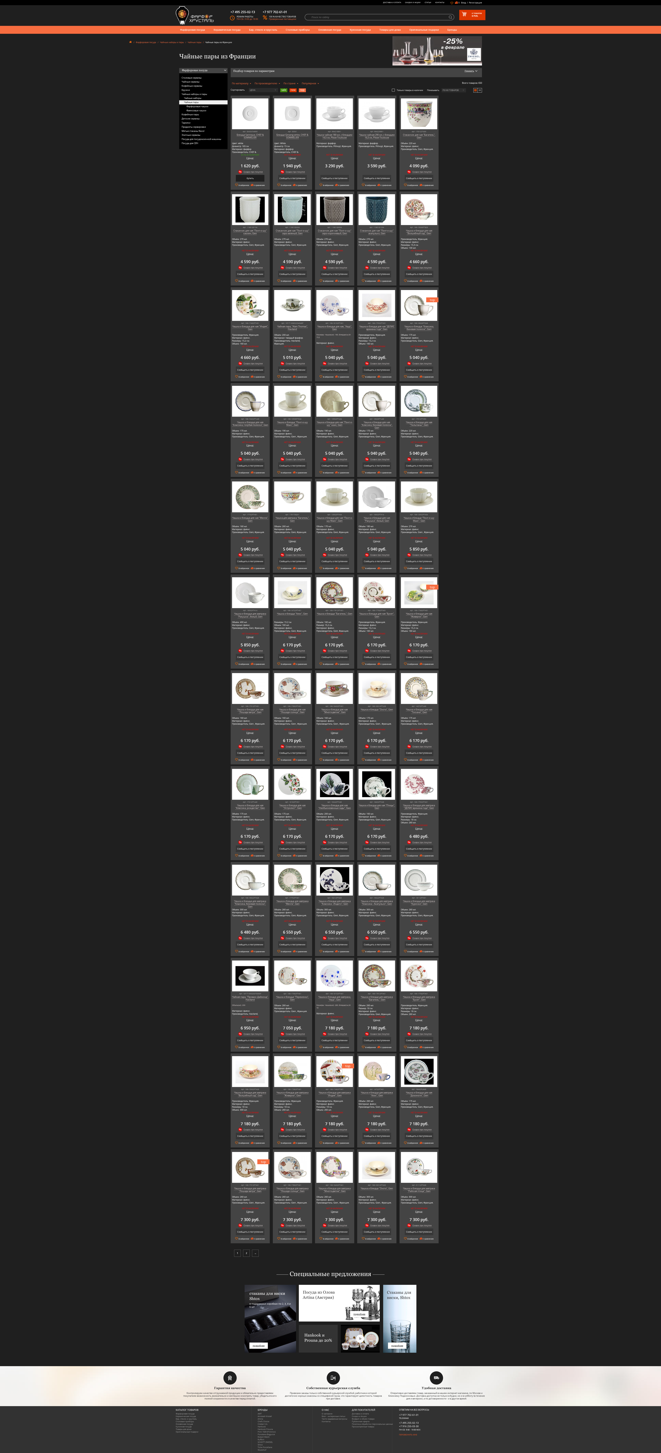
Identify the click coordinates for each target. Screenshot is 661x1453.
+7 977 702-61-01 (409, 1414)
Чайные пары (194, 42)
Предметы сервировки (194, 126)
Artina (260, 1419)
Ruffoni (261, 1439)
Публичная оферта (360, 1421)
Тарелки (186, 122)
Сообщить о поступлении (292, 178)
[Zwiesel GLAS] (437, 50)
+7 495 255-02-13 (409, 1422)
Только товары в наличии (410, 90)
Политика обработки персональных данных (372, 1424)
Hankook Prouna (265, 1429)
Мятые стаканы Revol (193, 131)
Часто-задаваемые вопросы (334, 1419)
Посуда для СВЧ (190, 143)
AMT (260, 1413)
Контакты (439, 2)
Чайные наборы (192, 98)
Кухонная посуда (360, 29)
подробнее (259, 1345)
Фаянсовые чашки (196, 110)
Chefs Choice (263, 1421)
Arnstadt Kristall (265, 1416)
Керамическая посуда (227, 29)
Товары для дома (390, 29)
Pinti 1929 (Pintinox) (267, 1431)
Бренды (452, 29)
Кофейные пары (190, 114)
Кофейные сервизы (192, 85)
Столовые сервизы (192, 77)
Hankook (262, 1426)
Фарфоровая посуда (192, 29)
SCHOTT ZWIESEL (265, 1442)
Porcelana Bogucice (266, 1434)
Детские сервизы (191, 118)
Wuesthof (262, 1450)
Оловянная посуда (329, 29)
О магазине (327, 1413)
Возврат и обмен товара (363, 1419)
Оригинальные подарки (424, 29)
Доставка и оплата (392, 2)
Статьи (428, 2)
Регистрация (475, 2)
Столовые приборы (298, 29)
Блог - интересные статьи (333, 1416)
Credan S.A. (263, 1424)
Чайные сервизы (191, 81)
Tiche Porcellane (265, 1447)
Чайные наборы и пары (172, 42)
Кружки (186, 90)
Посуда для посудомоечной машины (201, 139)
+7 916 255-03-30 (409, 1426)
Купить (250, 178)
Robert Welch (264, 1437)
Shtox (260, 1444)
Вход (463, 2)
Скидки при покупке (253, 171)
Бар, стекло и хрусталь (263, 29)
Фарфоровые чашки (197, 106)
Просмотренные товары (363, 1426)
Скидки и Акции (413, 2)
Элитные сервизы (191, 134)
